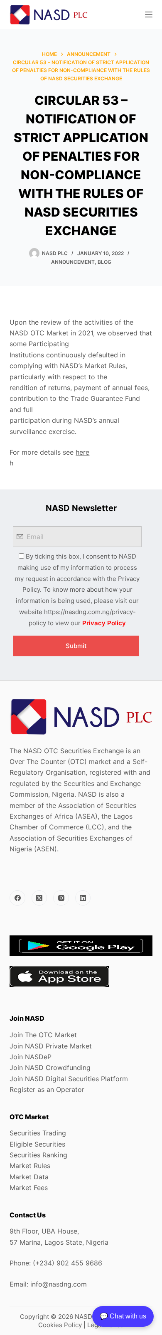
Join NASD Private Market (51, 1046)
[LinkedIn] (83, 898)
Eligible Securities (37, 1144)
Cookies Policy (60, 1325)
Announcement (73, 262)
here (82, 452)
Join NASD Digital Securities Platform (69, 1079)
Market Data (29, 1177)
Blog (104, 262)
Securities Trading (38, 1133)
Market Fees (29, 1187)
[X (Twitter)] (39, 898)
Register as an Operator (47, 1089)
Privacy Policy (104, 623)
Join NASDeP (31, 1057)
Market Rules (30, 1165)
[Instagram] (61, 898)
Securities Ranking (38, 1155)
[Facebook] (17, 898)
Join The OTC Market (43, 1035)
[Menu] (148, 14)
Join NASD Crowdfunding (50, 1067)
